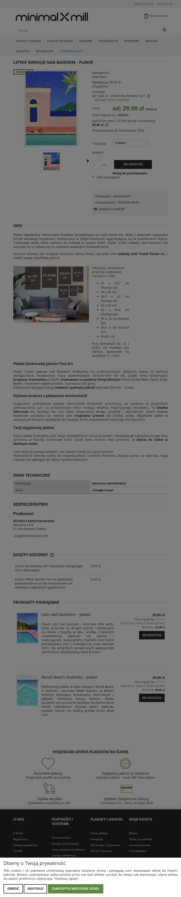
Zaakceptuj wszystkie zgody (76, 888)
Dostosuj (35, 888)
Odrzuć (13, 888)
